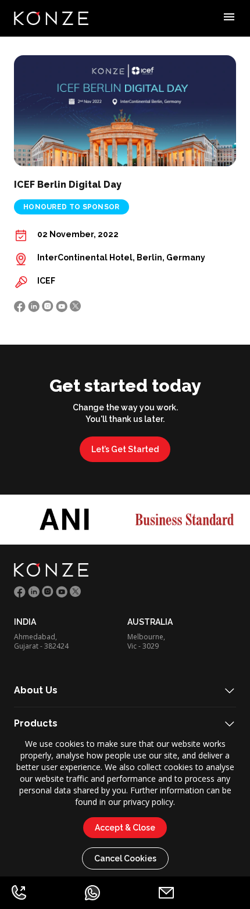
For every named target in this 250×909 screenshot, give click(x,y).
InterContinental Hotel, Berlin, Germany (121, 257)
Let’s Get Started (125, 449)
